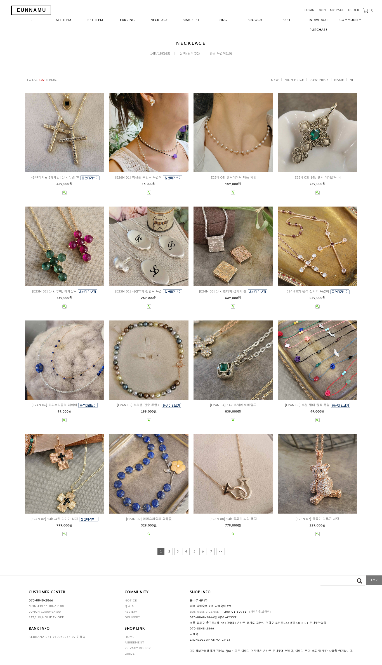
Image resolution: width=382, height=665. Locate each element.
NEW (275, 79)
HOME (130, 637)
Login (310, 10)
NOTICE (131, 600)
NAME (339, 79)
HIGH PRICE (294, 79)
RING (223, 20)
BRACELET (191, 20)
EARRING (127, 20)
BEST (286, 20)
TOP (374, 580)
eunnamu (31, 10)
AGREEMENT (134, 642)
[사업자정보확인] (260, 611)
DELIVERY (132, 617)
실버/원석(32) (190, 53)
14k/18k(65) (160, 53)
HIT (352, 79)
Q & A (129, 606)
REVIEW (131, 611)
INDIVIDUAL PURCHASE (319, 21)
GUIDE (130, 653)
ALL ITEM (63, 20)
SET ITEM (95, 20)
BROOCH (254, 20)
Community (350, 20)
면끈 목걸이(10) (220, 53)
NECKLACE (159, 20)
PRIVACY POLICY (138, 648)
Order (353, 10)
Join (322, 10)
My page (337, 10)
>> (220, 551)
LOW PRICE (319, 79)
